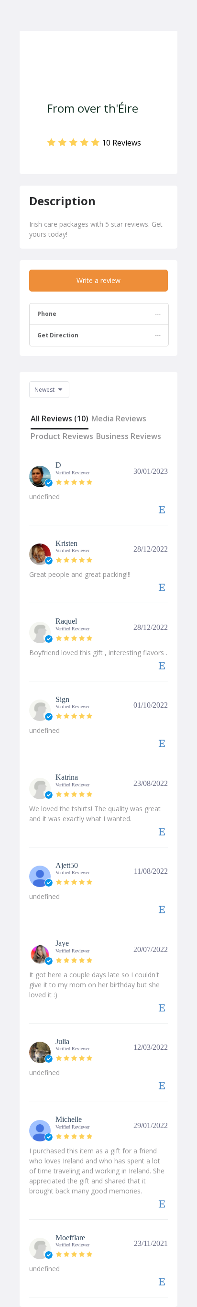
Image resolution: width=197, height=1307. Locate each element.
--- (158, 335)
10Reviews (121, 142)
